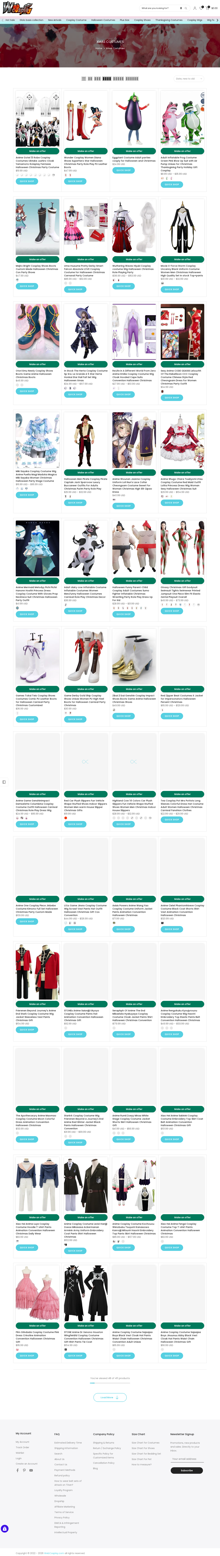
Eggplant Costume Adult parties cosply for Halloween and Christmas (134, 159)
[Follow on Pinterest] (24, 1470)
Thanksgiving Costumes (168, 20)
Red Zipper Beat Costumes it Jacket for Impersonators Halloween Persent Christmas (182, 699)
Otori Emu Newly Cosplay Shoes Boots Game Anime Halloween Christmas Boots (34, 374)
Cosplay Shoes (142, 20)
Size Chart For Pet (142, 1459)
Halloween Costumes (103, 20)
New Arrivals (54, 20)
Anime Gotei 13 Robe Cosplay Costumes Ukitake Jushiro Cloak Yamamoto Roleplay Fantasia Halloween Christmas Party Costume (37, 162)
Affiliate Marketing (64, 1506)
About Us (59, 1459)
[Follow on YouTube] (31, 1470)
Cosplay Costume (76, 20)
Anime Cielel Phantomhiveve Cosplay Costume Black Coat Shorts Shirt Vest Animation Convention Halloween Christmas (182, 910)
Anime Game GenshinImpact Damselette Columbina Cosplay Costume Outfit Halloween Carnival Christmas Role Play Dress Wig (36, 805)
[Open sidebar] (4, 782)
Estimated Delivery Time (68, 1442)
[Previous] (2, 20)
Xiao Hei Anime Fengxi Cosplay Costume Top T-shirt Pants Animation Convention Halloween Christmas (180, 1228)
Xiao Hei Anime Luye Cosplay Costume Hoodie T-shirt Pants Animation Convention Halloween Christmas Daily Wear (35, 1228)
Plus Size (124, 20)
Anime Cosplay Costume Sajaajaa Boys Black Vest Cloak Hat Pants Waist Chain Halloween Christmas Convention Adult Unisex (132, 1337)
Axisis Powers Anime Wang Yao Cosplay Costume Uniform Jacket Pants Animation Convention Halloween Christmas (132, 910)
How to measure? (142, 1464)
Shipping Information (66, 1448)
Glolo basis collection (31, 20)
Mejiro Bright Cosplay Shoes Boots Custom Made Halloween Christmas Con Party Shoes (37, 269)
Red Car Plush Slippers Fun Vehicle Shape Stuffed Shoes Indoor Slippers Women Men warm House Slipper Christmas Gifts (85, 805)
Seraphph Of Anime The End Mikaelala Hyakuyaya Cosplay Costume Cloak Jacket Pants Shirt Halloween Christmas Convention (132, 1015)
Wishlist (20, 1453)
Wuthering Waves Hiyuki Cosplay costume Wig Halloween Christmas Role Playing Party (133, 269)
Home (99, 48)
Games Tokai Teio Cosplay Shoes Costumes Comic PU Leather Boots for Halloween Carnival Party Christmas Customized (36, 700)
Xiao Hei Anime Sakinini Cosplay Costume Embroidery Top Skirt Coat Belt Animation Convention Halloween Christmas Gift (182, 1120)
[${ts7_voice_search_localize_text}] (181, 8)
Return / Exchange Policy (107, 1448)
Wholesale (60, 1495)
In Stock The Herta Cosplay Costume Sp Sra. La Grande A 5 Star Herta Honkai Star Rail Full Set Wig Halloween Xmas (86, 375)
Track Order (22, 1447)
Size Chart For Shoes (143, 1448)
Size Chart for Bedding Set (146, 1453)
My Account (22, 1442)
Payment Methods (64, 1470)
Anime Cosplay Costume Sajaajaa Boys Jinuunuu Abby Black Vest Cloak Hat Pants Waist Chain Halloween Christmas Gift (181, 1337)
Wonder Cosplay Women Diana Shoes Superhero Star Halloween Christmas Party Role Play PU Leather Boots (85, 162)
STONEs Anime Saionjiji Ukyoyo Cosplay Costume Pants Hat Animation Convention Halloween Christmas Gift (83, 1015)
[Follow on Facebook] (17, 1470)
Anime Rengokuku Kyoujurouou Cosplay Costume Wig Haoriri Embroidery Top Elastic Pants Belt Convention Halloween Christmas (180, 1015)
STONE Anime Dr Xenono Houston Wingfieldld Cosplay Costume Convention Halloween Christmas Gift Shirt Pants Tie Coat (83, 1337)
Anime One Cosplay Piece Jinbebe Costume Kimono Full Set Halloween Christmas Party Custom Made (37, 909)
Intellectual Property (65, 1532)
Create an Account (27, 1463)
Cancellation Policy (104, 1463)
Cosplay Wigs (194, 20)
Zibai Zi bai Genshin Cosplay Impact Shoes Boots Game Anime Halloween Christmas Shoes (134, 699)
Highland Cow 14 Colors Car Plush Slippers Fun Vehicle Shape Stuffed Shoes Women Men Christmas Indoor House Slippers (134, 805)
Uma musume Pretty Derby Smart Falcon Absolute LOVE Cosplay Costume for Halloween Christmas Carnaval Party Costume (84, 270)
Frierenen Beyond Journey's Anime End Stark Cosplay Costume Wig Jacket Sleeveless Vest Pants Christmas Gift (36, 1015)
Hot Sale (10, 20)
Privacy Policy (62, 1517)
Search (58, 1453)
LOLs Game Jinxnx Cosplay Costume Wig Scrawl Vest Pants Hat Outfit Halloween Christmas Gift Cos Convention (85, 910)
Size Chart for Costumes (145, 1442)
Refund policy (62, 1475)
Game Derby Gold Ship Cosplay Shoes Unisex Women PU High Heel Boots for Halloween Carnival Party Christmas (84, 700)
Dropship (59, 1501)
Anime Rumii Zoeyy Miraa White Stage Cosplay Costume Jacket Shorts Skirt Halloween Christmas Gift (131, 1120)
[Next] (217, 20)
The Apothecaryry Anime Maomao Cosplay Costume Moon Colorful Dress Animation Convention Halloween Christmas (36, 1120)
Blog (95, 1468)
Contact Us (60, 1464)
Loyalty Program (63, 1490)
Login (19, 1458)
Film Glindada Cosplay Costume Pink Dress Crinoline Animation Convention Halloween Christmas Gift (37, 1337)
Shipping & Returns (103, 1442)
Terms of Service (64, 1512)
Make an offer (37, 151)
